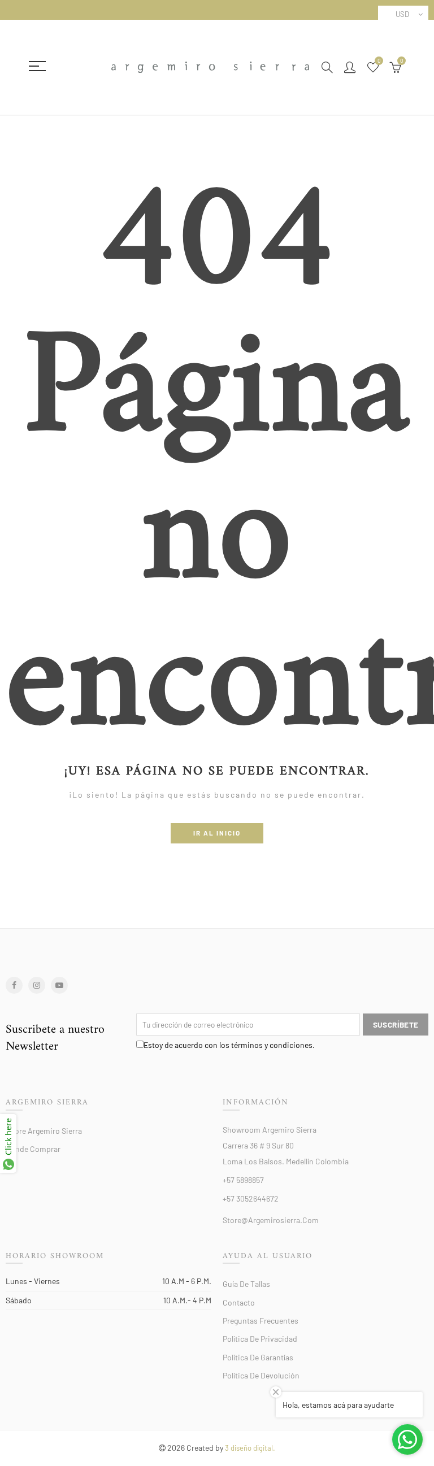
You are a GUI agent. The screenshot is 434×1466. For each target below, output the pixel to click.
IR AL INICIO (217, 833)
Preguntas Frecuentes (260, 1320)
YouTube (59, 985)
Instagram (36, 985)
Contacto (239, 1302)
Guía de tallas (246, 1284)
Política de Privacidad (260, 1338)
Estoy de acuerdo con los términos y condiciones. (229, 1045)
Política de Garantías (258, 1357)
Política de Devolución (261, 1375)
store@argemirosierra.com (271, 1220)
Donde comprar (33, 1149)
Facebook (14, 985)
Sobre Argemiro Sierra (44, 1131)
